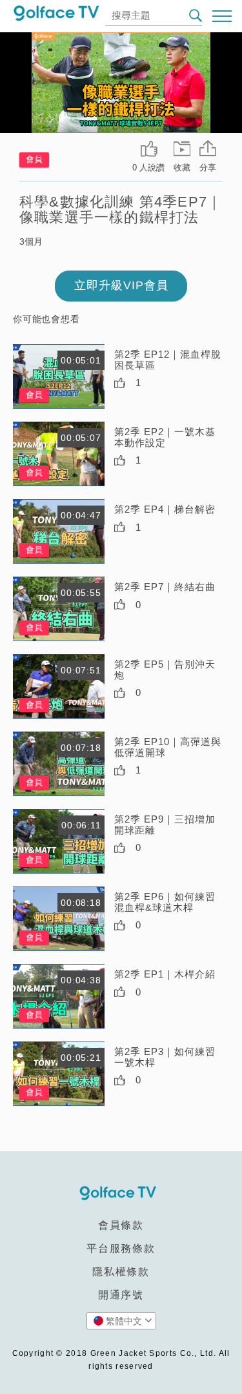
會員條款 (121, 1225)
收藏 (182, 167)
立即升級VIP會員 (121, 285)
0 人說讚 (148, 167)
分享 (207, 167)
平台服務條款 (121, 1248)
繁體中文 (124, 1321)
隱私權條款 (121, 1271)
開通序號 (121, 1294)
